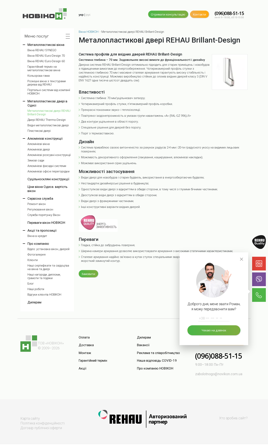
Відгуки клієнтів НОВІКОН (44, 294)
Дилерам (34, 302)
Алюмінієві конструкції (45, 138)
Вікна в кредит (37, 236)
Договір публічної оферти (41, 428)
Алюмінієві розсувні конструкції (49, 155)
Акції (82, 368)
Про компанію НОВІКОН (155, 368)
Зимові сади (35, 160)
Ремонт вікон (36, 204)
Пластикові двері (39, 131)
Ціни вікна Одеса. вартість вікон (47, 189)
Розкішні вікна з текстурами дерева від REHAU (46, 83)
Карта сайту (30, 418)
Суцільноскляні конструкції (48, 179)
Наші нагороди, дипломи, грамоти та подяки (44, 276)
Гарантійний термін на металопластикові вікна (43, 68)
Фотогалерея (36, 254)
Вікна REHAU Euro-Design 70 (46, 55)
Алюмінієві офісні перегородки (48, 171)
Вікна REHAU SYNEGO (41, 50)
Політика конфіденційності (42, 423)
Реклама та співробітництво (158, 353)
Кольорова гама (38, 75)
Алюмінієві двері (38, 149)
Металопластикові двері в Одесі (47, 103)
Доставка (86, 345)
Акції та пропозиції (42, 230)
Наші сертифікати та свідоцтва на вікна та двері (48, 267)
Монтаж (85, 353)
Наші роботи (35, 289)
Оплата (84, 337)
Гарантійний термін (93, 360)
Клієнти (32, 260)
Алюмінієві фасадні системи (46, 166)
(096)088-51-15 (229, 13)
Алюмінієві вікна (38, 144)
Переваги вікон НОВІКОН (46, 223)
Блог (30, 283)
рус (88, 14)
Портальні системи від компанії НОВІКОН (48, 91)
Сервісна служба (40, 198)
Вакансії (143, 345)
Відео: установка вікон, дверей (48, 249)
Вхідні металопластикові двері (48, 125)
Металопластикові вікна (45, 45)
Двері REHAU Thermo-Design (46, 120)
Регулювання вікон (40, 209)
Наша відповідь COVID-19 (157, 360)
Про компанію (38, 244)
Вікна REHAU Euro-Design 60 (46, 61)
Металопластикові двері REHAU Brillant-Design (48, 112)
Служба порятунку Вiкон (43, 215)
